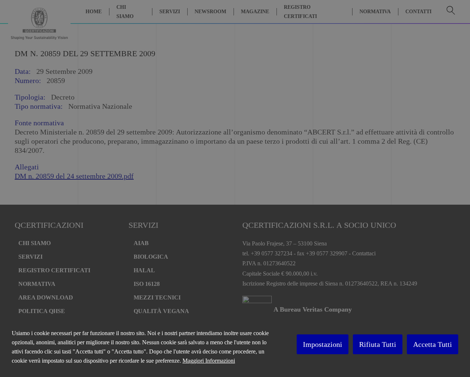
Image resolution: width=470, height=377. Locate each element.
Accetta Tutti (432, 344)
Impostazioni (322, 344)
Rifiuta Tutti (377, 344)
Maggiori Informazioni (208, 361)
